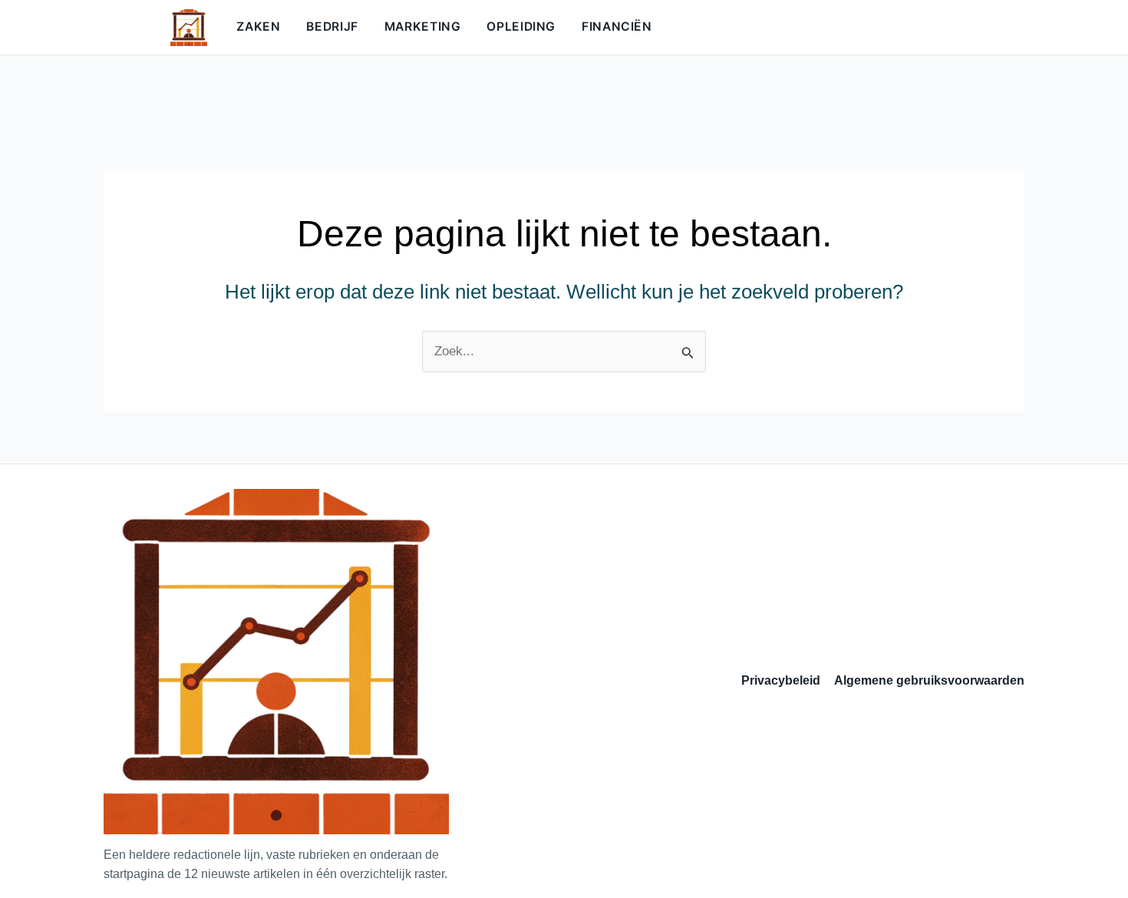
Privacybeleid (780, 680)
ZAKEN (258, 26)
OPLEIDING (521, 26)
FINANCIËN (617, 26)
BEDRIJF (332, 26)
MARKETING (422, 26)
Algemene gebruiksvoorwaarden (929, 680)
